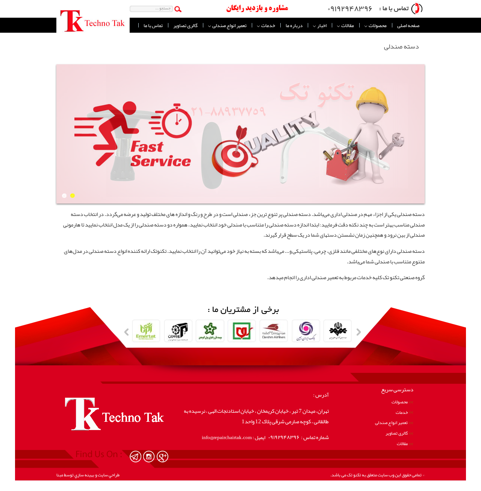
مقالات (347, 25)
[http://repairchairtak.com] (135, 456)
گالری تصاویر (185, 25)
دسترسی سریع (397, 390)
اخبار (321, 25)
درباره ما (294, 25)
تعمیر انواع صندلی (229, 25)
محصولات (377, 25)
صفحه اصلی (408, 25)
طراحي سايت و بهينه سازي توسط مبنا (87, 474)
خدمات (267, 25)
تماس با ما (153, 25)
